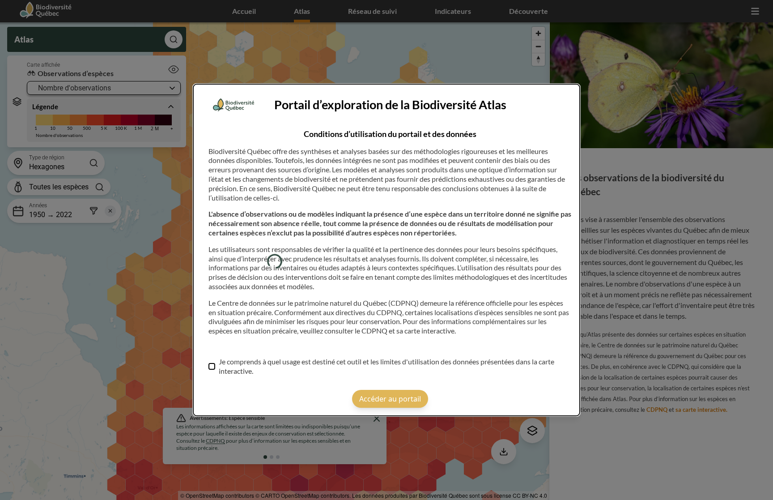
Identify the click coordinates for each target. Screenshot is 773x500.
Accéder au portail (390, 399)
